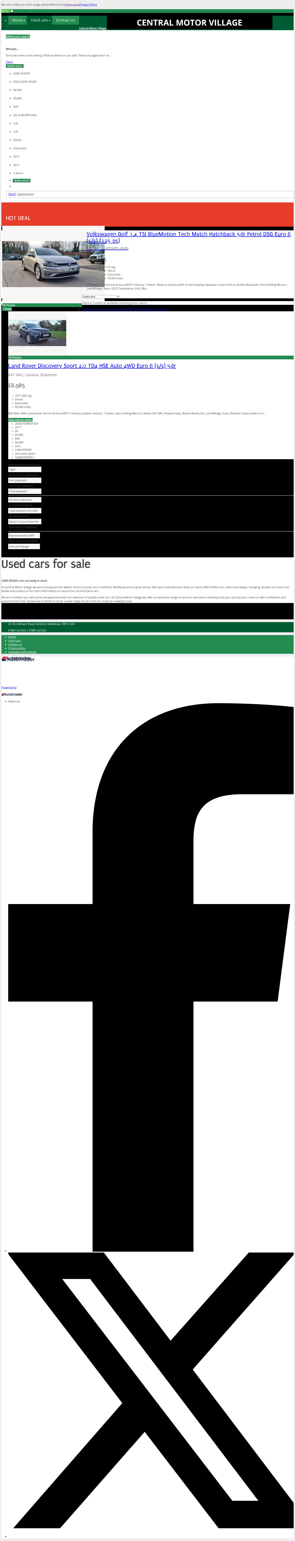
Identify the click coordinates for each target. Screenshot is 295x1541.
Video (7, 309)
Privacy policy (17, 648)
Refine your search (18, 36)
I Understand (71, 4)
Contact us (15, 644)
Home (12, 637)
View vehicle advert (20, 420)
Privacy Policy (88, 4)
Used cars (14, 641)
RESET (12, 194)
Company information (22, 652)
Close (9, 62)
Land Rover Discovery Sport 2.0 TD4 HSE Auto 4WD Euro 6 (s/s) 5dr (125, 309)
